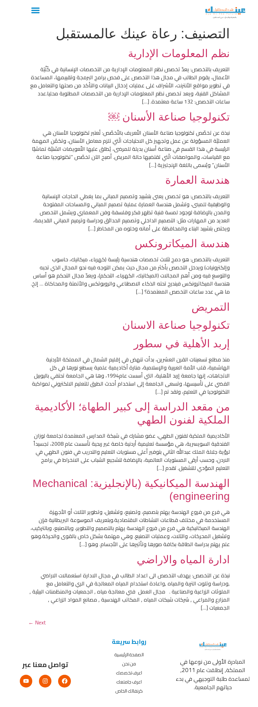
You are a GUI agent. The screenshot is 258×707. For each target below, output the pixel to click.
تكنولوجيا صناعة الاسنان (176, 325)
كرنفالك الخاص (129, 691)
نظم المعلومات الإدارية (179, 53)
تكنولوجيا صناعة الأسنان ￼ (169, 117)
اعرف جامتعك (129, 681)
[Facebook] (64, 681)
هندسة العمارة (197, 180)
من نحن (129, 663)
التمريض (210, 307)
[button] (35, 10)
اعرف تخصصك (129, 672)
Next (37, 622)
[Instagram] (45, 681)
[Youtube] (26, 681)
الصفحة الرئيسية (129, 654)
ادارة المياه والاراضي (183, 560)
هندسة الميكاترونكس (182, 243)
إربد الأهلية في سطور (182, 344)
